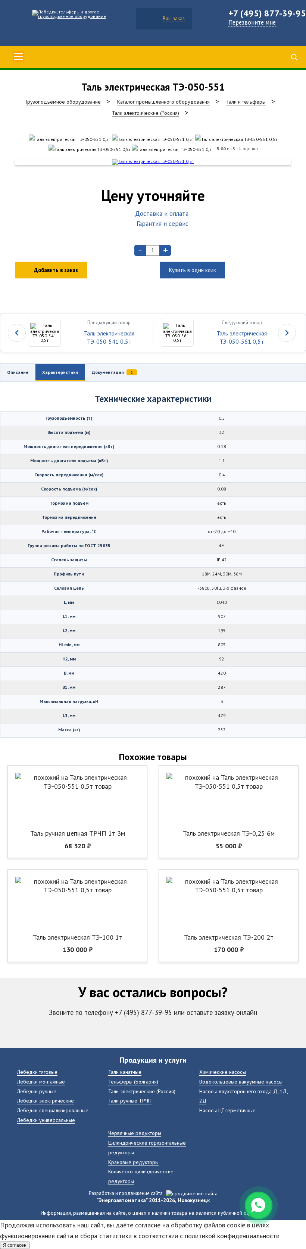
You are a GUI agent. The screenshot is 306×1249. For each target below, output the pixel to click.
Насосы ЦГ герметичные (227, 1110)
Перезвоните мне (252, 22)
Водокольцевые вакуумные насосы (240, 1081)
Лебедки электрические (45, 1100)
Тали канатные (124, 1071)
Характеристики (60, 372)
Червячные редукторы (134, 1132)
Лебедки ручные (36, 1091)
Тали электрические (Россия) (141, 1091)
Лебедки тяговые (37, 1071)
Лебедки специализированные (52, 1110)
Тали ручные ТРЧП (130, 1100)
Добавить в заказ (56, 270)
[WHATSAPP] (258, 1205)
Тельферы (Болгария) (133, 1081)
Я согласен (14, 1245)
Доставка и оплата (161, 213)
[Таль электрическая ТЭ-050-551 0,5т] (70, 139)
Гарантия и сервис (162, 223)
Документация (112, 372)
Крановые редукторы (133, 1162)
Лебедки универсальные (46, 1119)
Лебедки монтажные (41, 1081)
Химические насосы (222, 1071)
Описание (17, 372)
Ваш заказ (174, 18)
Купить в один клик (192, 270)
